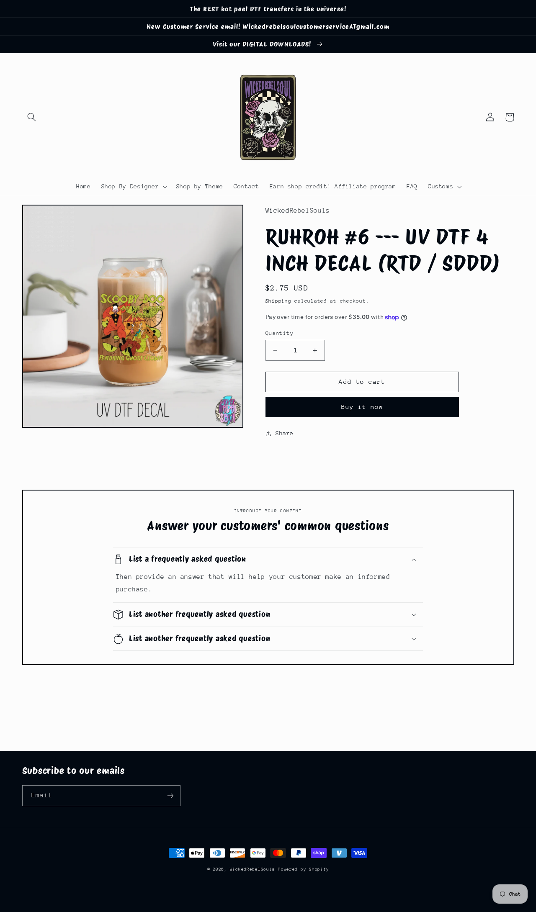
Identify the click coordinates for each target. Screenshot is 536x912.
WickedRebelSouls (252, 869)
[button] (31, 117)
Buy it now (362, 406)
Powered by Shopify (303, 869)
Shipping (278, 301)
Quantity (279, 333)
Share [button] (285, 433)
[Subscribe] (170, 795)
